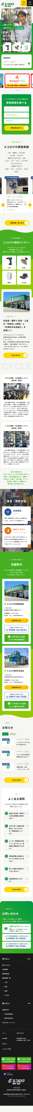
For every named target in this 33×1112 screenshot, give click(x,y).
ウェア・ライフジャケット (16, 163)
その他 (6, 995)
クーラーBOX (24, 160)
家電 (5, 991)
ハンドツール (20, 155)
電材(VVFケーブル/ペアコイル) (14, 158)
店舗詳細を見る (16, 620)
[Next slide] (30, 205)
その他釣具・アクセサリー (16, 166)
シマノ (12, 169)
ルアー (17, 160)
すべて (5, 734)
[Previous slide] (3, 205)
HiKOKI (16, 171)
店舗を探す (5, 1010)
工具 (9, 152)
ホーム (4, 1033)
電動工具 (14, 152)
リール (12, 160)
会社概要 (4, 1038)
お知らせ (12, 734)
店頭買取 (5, 969)
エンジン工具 (21, 152)
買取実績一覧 (6, 978)
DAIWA (7, 169)
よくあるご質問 (6, 1049)
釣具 (24, 158)
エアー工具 (12, 155)
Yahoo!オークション (8, 1022)
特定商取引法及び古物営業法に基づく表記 (23, 1039)
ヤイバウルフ (19, 169)
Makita (25, 169)
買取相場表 (5, 974)
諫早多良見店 (8, 1018)
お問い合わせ (20, 1033)
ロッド (7, 160)
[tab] (13, 90)
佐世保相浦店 (8, 1014)
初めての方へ (6, 965)
